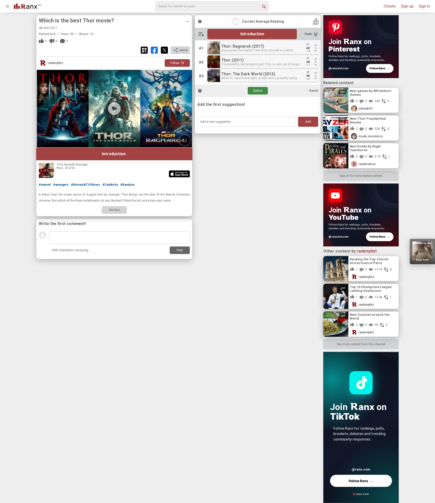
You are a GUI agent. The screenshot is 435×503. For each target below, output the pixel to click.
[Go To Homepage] (28, 5)
